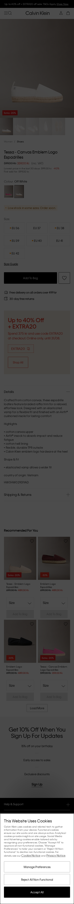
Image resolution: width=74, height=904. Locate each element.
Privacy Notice (56, 855)
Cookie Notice (30, 855)
